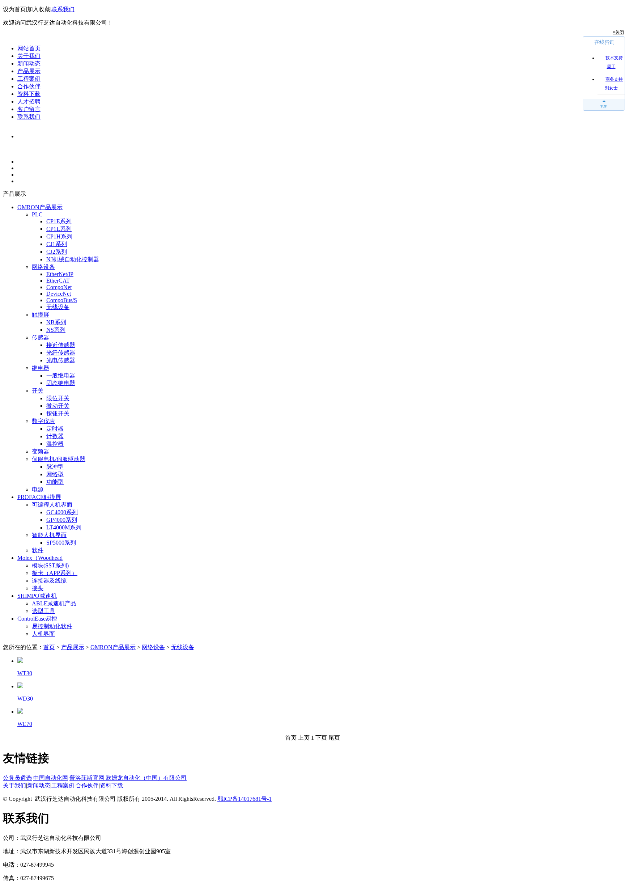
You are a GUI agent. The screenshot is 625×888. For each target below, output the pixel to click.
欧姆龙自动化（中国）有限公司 (146, 778)
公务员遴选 (17, 778)
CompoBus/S (61, 300)
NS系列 (55, 330)
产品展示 (29, 71)
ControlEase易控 (37, 619)
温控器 (55, 444)
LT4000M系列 (63, 527)
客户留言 (29, 109)
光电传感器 (60, 360)
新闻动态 (29, 63)
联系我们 (63, 9)
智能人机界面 (49, 535)
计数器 (55, 436)
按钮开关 (57, 413)
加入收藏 (38, 9)
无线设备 (57, 307)
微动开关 (57, 406)
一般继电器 (60, 375)
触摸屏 (40, 315)
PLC (37, 214)
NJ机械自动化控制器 (72, 259)
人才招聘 (29, 101)
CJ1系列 (56, 244)
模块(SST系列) (50, 565)
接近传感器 (60, 345)
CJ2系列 (56, 252)
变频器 (40, 451)
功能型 (55, 482)
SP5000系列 (61, 543)
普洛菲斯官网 (87, 778)
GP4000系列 (61, 520)
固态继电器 (60, 383)
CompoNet (59, 287)
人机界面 (43, 634)
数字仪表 (43, 421)
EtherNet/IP (59, 274)
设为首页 (14, 9)
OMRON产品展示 (40, 207)
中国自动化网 (50, 778)
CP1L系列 (59, 229)
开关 (37, 391)
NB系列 (56, 322)
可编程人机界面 (52, 505)
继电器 (40, 368)
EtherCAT (58, 281)
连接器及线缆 (49, 581)
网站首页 (29, 48)
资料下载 (29, 94)
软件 (37, 550)
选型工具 (43, 611)
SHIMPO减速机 (37, 596)
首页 (49, 647)
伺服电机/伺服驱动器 (58, 459)
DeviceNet (58, 294)
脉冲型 (55, 467)
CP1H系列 (59, 236)
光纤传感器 (60, 353)
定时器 (55, 429)
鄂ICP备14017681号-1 (244, 799)
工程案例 (29, 79)
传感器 (40, 337)
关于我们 (29, 56)
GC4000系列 (62, 512)
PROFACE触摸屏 (39, 497)
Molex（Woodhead (40, 558)
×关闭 (618, 32)
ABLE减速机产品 (54, 603)
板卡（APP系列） (54, 573)
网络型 (55, 474)
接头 (37, 588)
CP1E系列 (59, 221)
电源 (37, 489)
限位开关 (57, 398)
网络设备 (43, 267)
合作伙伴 (29, 86)
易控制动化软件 (52, 626)
